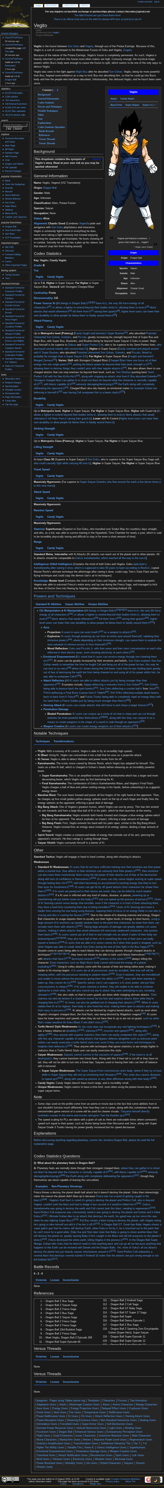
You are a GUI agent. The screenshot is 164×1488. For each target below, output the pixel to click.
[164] (86, 914)
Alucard (8, 191)
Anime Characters (123, 1404)
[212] (76, 1219)
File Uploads (11, 167)
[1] (89, 302)
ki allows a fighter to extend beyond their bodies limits (84, 307)
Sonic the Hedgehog (15, 184)
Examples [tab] (42, 1186)
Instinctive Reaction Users (114, 1435)
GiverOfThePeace (14, 37)
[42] (96, 687)
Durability (40, 398)
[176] (151, 954)
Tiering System (12, 274)
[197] (148, 1034)
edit (15, 62)
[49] (106, 717)
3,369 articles (11, 96)
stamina (90, 1030)
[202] (154, 1078)
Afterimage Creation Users (84, 1404)
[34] (70, 639)
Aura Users (42, 1408)
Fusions (122, 1400)
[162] (150, 898)
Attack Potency (43, 320)
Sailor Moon (10, 206)
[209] (138, 1203)
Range (38, 542)
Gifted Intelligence (61, 564)
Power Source (42, 303)
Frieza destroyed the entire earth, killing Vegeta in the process (84, 1240)
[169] (62, 942)
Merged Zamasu (43, 360)
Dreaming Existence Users (82, 1420)
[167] (59, 938)
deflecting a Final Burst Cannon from (72, 692)
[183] (121, 978)
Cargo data (10, 400)
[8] (118, 310)
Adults (63, 1404)
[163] (112, 906)
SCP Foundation (13, 237)
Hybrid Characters (110, 1463)
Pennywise (10, 65)
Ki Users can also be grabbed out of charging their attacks (99, 1002)
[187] (61, 1001)
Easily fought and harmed (89, 333)
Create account (145, 1)
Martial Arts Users (70, 1439)
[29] (119, 617)
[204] (110, 1171)
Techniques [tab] (43, 741)
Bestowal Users (124, 1459)
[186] (53, 994)
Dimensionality (43, 298)
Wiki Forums (11, 156)
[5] (148, 306)
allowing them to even (131, 307)
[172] (57, 954)
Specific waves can (88, 982)
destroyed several (82, 959)
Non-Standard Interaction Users (119, 1420)
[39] (79, 675)
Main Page (10, 145)
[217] (55, 1258)
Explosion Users (138, 1408)
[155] (138, 870)
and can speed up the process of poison (122, 899)
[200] (119, 1074)
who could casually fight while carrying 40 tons (61, 463)
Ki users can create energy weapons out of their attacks (98, 726)
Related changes (13, 382)
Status (38, 218)
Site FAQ (9, 247)
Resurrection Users (101, 1455)
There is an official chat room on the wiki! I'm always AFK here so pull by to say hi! (97, 19)
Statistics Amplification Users (53, 1443)
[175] (147, 954)
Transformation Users (85, 1443)
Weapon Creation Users (123, 1451)
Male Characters (141, 1435)
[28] (96, 617)
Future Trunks (93, 696)
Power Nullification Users (50, 1416)
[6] (70, 310)
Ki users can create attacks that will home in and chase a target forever (104, 705)
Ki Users (73, 1416)
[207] (136, 1175)
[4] (50, 306)
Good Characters (63, 1435)
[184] (73, 982)
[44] (107, 691)
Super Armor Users (93, 1424)
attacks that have (53, 959)
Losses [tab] (54, 1280)
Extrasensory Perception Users (124, 1431)
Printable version (13, 390)
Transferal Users (46, 1455)
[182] (112, 973)
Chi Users (86, 1416)
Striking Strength (44, 428)
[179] (97, 958)
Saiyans (128, 1463)
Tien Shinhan (123, 372)
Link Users (138, 1455)
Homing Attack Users (137, 1416)
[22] (122, 391)
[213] (97, 1223)
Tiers (7, 278)
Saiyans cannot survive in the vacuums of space (92, 1054)
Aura (46, 627)
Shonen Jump (44, 1467)
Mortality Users (74, 1463)
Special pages (12, 386)
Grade (37, 265)
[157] (69, 882)
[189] (68, 1009)
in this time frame (44, 485)
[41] (141, 683)
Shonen (140, 1463)
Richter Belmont (12, 198)
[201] (60, 1078)
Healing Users (148, 1420)
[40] (58, 683)
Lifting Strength (43, 447)
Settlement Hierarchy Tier (116, 1443)
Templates (94, 1400)
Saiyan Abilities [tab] (74, 604)
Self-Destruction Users (120, 1424)
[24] (121, 609)
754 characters (12, 100)
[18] (73, 383)
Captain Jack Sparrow (16, 217)
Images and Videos (14, 164)
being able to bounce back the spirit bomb (67, 688)
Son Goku (73, 46)
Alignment (40, 223)
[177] (156, 954)
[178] (68, 958)
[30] (146, 617)
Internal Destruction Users (91, 1428)
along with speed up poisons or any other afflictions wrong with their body (106, 1079)
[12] (70, 363)
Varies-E (89, 1447)
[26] (71, 613)
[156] (93, 878)
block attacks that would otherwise (72, 618)
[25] (125, 609)
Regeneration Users (141, 1439)
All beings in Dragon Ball (71, 303)
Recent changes (9, 33)
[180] (128, 958)
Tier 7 (136, 1443)
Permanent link (12, 393)
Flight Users (43, 1435)
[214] (44, 1239)
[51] (135, 725)
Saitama (9, 210)
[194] (99, 1030)
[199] (125, 1054)
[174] (67, 954)
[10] (126, 332)
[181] (53, 966)
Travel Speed (42, 469)
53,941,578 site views (15, 107)
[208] (44, 1199)
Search (4, 120)
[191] (105, 1021)
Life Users (91, 1463)
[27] (49, 617)
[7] (92, 310)
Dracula (9, 188)
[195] (131, 1030)
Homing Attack (52, 705)
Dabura (72, 344)
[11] (54, 359)
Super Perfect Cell (92, 344)
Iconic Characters (85, 1435)
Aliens (106, 1404)
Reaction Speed (43, 510)
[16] (159, 375)
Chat (7, 160)
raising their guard (104, 311)
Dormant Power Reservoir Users (55, 1428)
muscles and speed (115, 1030)
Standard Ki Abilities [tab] (48, 604)
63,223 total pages (14, 93)
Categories (41, 1400)
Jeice (152, 688)
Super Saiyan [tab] (132, 105)
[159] (48, 890)
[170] (151, 946)
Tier (36, 270)
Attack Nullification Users (73, 1455)
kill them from (80, 311)
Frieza (47, 692)
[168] (63, 938)
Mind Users (43, 1459)
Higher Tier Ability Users (50, 1447)
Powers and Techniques (54, 596)
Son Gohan (115, 71)
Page (38, 5)
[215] (125, 1239)
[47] (150, 704)
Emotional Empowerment (59, 656)
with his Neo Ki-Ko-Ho (61, 376)
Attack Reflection (53, 680)
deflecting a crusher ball (126, 688)
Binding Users (133, 1428)
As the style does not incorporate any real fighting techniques (113, 1026)
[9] (115, 314)
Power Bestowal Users (49, 1463)
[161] (95, 898)
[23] (118, 609)
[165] (79, 926)
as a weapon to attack (117, 632)
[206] (62, 1175)
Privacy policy (112, 1481)
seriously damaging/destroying (93, 384)
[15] (78, 375)
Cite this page (11, 404)
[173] (62, 954)
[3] (94, 302)
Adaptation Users (46, 1404)
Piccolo (82, 337)
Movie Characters (46, 1439)
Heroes (87, 1439)
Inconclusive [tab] (71, 1280)
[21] (60, 391)
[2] (91, 302)
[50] (142, 721)
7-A (145, 1443)
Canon (8, 261)
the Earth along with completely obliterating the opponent (99, 1176)
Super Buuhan (116, 333)
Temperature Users (95, 1412)
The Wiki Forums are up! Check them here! (97, 15)
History (84, 5)
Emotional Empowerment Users (54, 1451)
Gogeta (127, 50)
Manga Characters (146, 1404)
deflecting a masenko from (107, 684)
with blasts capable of (56, 384)
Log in (156, 1)
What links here (12, 379)
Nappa (87, 684)
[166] (55, 933)
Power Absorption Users (50, 1420)
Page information (13, 397)
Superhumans (137, 1447)
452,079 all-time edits (15, 115)
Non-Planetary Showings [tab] (67, 1186)
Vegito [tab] (113, 98)
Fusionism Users (46, 1431)
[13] (150, 363)
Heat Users (60, 1412)
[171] (52, 954)
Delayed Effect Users (114, 1408)
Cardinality (40, 293)
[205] (144, 1171)
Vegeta (89, 46)
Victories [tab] (41, 1280)
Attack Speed (42, 492)
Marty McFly (11, 213)
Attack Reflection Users (109, 1416)
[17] (40, 383)
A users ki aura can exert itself (79, 632)
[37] (50, 659)
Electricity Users (82, 1459)
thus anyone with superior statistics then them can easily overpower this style (99, 1035)
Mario (7, 180)
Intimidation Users (46, 1424)
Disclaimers (78, 1484)
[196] (49, 1034)
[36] (132, 651)
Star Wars (10, 234)
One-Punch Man (13, 230)
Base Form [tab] (116, 105)
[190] (143, 1013)
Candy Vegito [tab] (127, 98)
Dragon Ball (50, 187)
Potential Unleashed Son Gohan (95, 352)
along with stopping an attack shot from (104, 376)
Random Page (12, 153)
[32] (101, 631)
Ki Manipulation (73, 610)
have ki (100, 303)
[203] (127, 1114)
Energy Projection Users (85, 1408)
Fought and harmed (140, 356)
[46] (128, 700)
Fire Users (75, 1412)
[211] (45, 1215)
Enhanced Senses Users (89, 1431)
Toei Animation (138, 1400)
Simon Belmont (12, 195)
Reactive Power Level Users (110, 1439)
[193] (81, 1030)
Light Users (115, 1428)
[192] (154, 1025)
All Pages (9, 149)
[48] (102, 717)
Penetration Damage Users (91, 1451)
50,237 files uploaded (15, 111)
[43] (157, 687)
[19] (115, 383)
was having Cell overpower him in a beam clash (90, 392)
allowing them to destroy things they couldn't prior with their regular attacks (77, 368)
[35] (109, 643)
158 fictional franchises (16, 104)
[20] (66, 387)
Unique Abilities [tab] (98, 604)
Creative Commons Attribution (125, 1479)
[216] (113, 1251)
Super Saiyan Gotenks (93, 482)
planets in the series (112, 959)
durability (71, 1030)
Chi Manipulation (49, 610)
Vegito (56, 32)
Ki (54, 303)
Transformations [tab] (64, 741)
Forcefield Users (69, 1424)
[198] (69, 1045)
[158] (71, 886)
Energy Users (60, 1408)
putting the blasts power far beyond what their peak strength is (109, 364)
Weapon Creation (54, 726)
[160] (51, 894)
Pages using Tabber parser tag (67, 1400)
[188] (137, 1001)
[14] (124, 367)
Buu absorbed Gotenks (143, 376)
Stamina (39, 529)
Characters (108, 1400)
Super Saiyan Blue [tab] (152, 105)
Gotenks (66, 337)
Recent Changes (13, 171)
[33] (134, 631)
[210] (152, 1207)
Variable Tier (74, 1447)
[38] (69, 667)
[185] (70, 986)
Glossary (9, 250)
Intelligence (41, 564)
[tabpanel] (133, 175)
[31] (152, 622)
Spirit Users (122, 1455)
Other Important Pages (16, 265)
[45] (77, 696)
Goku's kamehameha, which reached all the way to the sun (109, 558)
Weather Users (103, 1459)
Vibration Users (61, 1459)
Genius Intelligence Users (112, 1447)
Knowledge (41, 580)
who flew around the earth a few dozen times (133, 482)
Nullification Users (119, 1412)
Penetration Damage (55, 709)
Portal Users (43, 1412)
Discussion (51, 5)
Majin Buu (81, 71)
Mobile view (95, 1484)
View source (70, 5)
